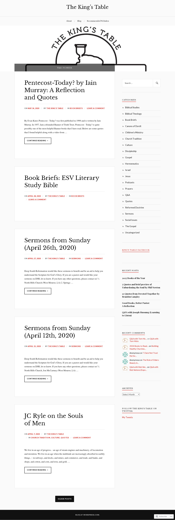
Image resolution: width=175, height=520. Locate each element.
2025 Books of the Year (133, 278)
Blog (79, 20)
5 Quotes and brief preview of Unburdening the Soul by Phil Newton (141, 286)
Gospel (128, 157)
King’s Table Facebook (136, 250)
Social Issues (131, 220)
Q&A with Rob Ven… (138, 367)
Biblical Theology (133, 113)
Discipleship (130, 151)
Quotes (65, 438)
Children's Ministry (134, 132)
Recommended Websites (98, 20)
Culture (55, 438)
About (69, 20)
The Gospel (130, 226)
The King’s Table (87, 7)
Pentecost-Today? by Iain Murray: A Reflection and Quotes (60, 90)
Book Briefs (76, 108)
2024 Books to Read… (139, 346)
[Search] (157, 83)
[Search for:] (141, 83)
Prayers (129, 188)
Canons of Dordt (133, 126)
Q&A (127, 195)
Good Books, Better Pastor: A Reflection (136, 304)
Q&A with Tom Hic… (138, 339)
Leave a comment (96, 108)
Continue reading (35, 141)
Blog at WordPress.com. (87, 515)
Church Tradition (40, 438)
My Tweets (127, 417)
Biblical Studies (132, 107)
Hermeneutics (132, 163)
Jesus (127, 176)
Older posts (64, 499)
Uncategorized (132, 232)
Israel (128, 170)
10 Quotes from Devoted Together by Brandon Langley (140, 295)
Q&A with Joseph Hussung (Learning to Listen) (141, 314)
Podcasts (129, 182)
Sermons (76, 258)
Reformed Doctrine (134, 207)
